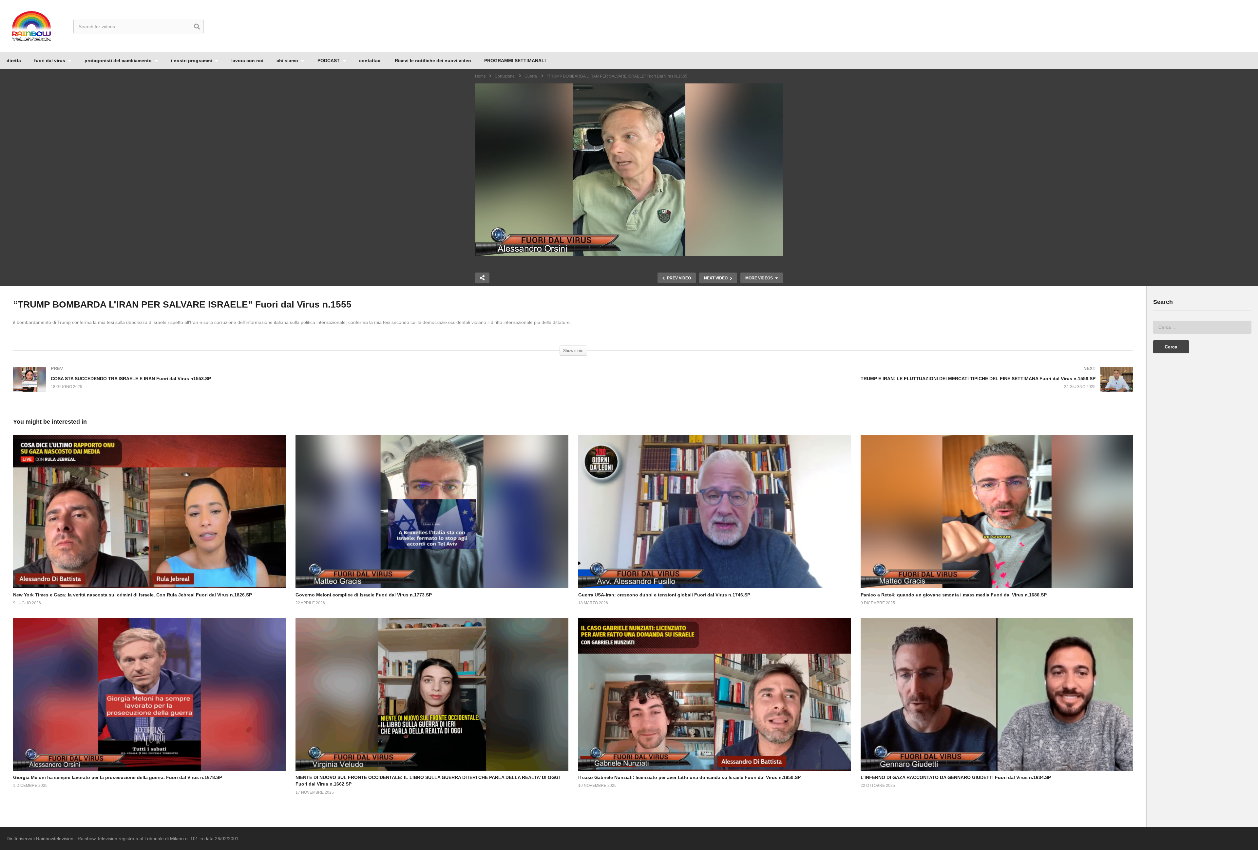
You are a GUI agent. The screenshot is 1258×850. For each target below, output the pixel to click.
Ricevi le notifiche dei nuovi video (433, 60)
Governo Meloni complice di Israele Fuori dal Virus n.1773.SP (363, 594)
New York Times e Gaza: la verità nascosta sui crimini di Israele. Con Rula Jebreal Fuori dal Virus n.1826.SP (132, 594)
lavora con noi (247, 60)
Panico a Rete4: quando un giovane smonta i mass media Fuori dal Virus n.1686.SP (954, 594)
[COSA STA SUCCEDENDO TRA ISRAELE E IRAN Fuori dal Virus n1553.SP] (290, 386)
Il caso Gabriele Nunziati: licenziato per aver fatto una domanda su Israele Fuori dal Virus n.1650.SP (689, 777)
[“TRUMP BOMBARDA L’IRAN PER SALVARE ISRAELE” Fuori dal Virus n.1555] (149, 511)
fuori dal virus (50, 60)
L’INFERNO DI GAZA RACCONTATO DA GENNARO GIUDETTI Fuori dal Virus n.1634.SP (956, 777)
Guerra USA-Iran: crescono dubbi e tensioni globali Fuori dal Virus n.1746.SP (664, 594)
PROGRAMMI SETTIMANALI (515, 60)
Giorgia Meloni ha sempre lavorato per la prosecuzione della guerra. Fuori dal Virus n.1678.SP (117, 777)
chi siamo (287, 60)
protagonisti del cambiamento (119, 60)
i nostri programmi (192, 60)
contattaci (370, 60)
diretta (14, 60)
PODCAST (329, 60)
